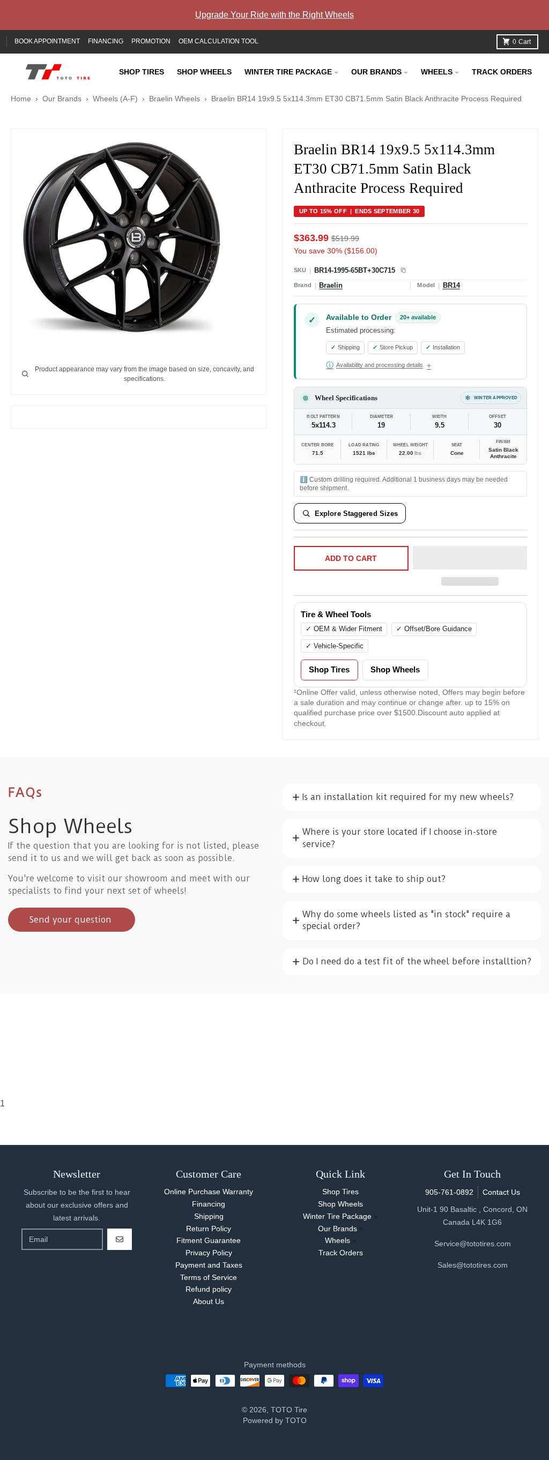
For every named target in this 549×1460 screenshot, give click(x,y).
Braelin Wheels (174, 98)
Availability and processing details (374, 365)
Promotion (150, 41)
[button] (470, 558)
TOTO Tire (289, 1409)
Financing (105, 41)
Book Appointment (47, 41)
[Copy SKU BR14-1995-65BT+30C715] (403, 270)
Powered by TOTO (275, 1420)
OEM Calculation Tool (218, 41)
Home (21, 98)
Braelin (331, 285)
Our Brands (61, 98)
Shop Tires (329, 669)
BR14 (451, 285)
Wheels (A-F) (115, 98)
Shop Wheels (395, 669)
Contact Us (501, 1192)
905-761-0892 (449, 1192)
